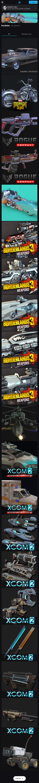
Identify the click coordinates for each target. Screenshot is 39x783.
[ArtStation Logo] (19, 2)
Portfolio (18, 778)
